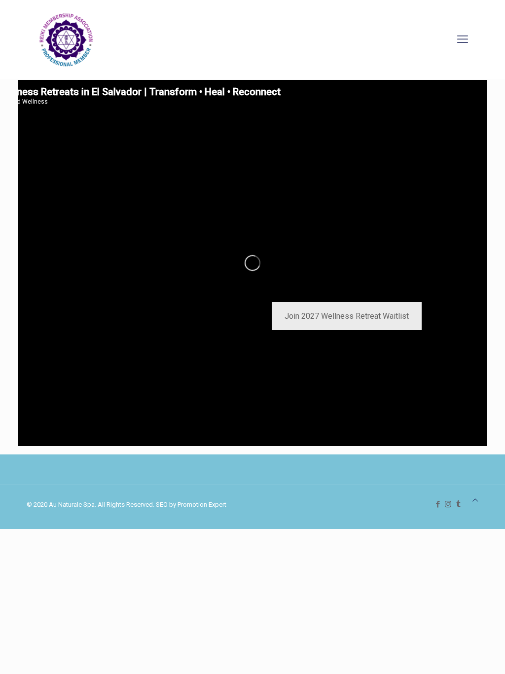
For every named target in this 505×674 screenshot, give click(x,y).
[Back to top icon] (475, 500)
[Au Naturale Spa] (66, 39)
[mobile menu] (462, 39)
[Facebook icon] (437, 504)
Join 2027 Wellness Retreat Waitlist (347, 316)
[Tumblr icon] (458, 504)
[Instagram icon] (448, 504)
